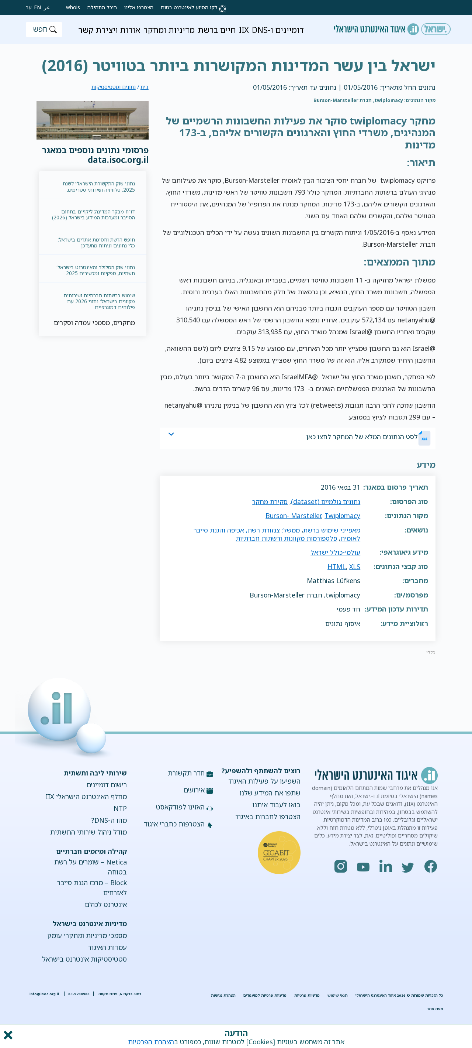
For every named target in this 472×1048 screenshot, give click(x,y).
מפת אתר (435, 1008)
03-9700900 (79, 994)
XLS (354, 566)
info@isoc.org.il (44, 994)
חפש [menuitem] (40, 29)
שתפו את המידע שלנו (270, 792)
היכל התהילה (102, 7)
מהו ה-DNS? (108, 820)
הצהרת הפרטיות (151, 1041)
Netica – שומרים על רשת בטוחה (90, 866)
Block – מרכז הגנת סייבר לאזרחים (91, 887)
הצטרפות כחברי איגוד (174, 823)
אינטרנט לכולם (105, 904)
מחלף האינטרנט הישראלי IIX (86, 796)
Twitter (408, 866)
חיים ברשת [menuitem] (217, 29)
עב (29, 7)
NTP (120, 808)
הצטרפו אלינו (138, 7)
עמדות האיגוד (107, 947)
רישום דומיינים (106, 784)
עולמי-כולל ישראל (335, 552)
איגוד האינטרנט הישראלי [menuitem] (392, 26)
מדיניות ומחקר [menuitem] (169, 29)
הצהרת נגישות (223, 995)
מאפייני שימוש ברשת (331, 529)
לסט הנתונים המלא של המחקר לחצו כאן (362, 436)
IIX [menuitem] (244, 29)
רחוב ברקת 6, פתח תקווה (119, 994)
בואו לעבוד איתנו (277, 804)
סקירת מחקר (270, 501)
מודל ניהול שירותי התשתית (88, 832)
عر (47, 7)
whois (73, 7)
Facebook (431, 866)
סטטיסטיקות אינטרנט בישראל (84, 959)
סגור (7, 1035)
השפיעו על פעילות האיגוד (264, 781)
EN (37, 7)
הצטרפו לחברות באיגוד (268, 816)
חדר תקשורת (186, 772)
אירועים (194, 789)
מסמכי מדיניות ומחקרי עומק (86, 935)
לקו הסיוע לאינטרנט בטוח (189, 7)
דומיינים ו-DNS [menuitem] (278, 29)
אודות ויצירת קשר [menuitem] (109, 29)
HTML (336, 566)
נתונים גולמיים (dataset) (325, 501)
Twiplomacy (342, 515)
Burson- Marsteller (293, 515)
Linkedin (386, 866)
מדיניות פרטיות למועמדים (265, 995)
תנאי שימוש (337, 995)
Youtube (363, 866)
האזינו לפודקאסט (180, 806)
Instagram (341, 866)
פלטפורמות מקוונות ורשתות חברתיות (286, 538)
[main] (236, 61)
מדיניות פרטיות (307, 995)
